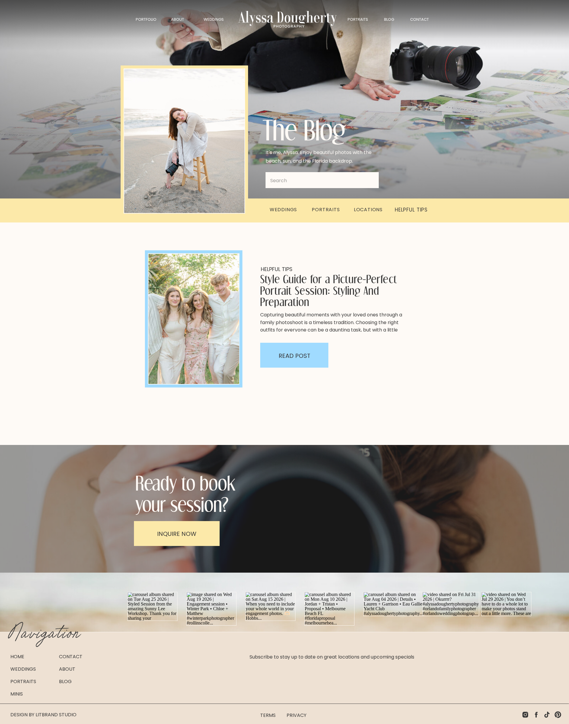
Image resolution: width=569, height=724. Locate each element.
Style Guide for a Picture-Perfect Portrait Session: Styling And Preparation (328, 290)
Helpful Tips (277, 269)
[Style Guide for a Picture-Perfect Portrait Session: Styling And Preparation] (193, 319)
